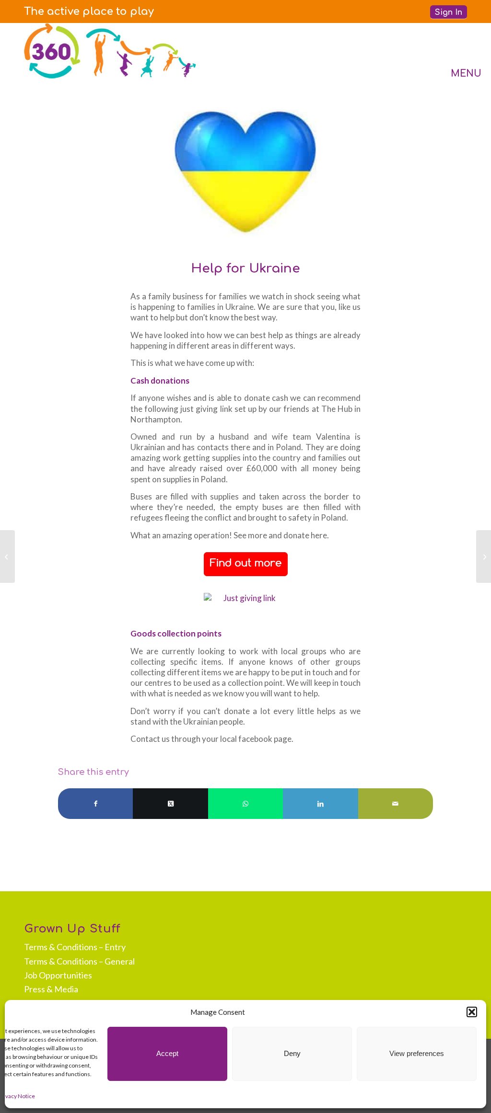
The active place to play (89, 11)
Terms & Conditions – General (79, 961)
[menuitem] (89, 11)
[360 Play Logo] (110, 51)
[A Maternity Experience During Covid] (7, 556)
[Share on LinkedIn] (320, 803)
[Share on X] (170, 803)
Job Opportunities (58, 975)
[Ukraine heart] (245, 171)
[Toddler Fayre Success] (483, 556)
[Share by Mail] (395, 803)
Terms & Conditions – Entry (75, 947)
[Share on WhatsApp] (245, 803)
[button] (472, 1012)
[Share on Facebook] (95, 803)
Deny (292, 1053)
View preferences (416, 1053)
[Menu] (456, 51)
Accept (167, 1053)
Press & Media (51, 989)
